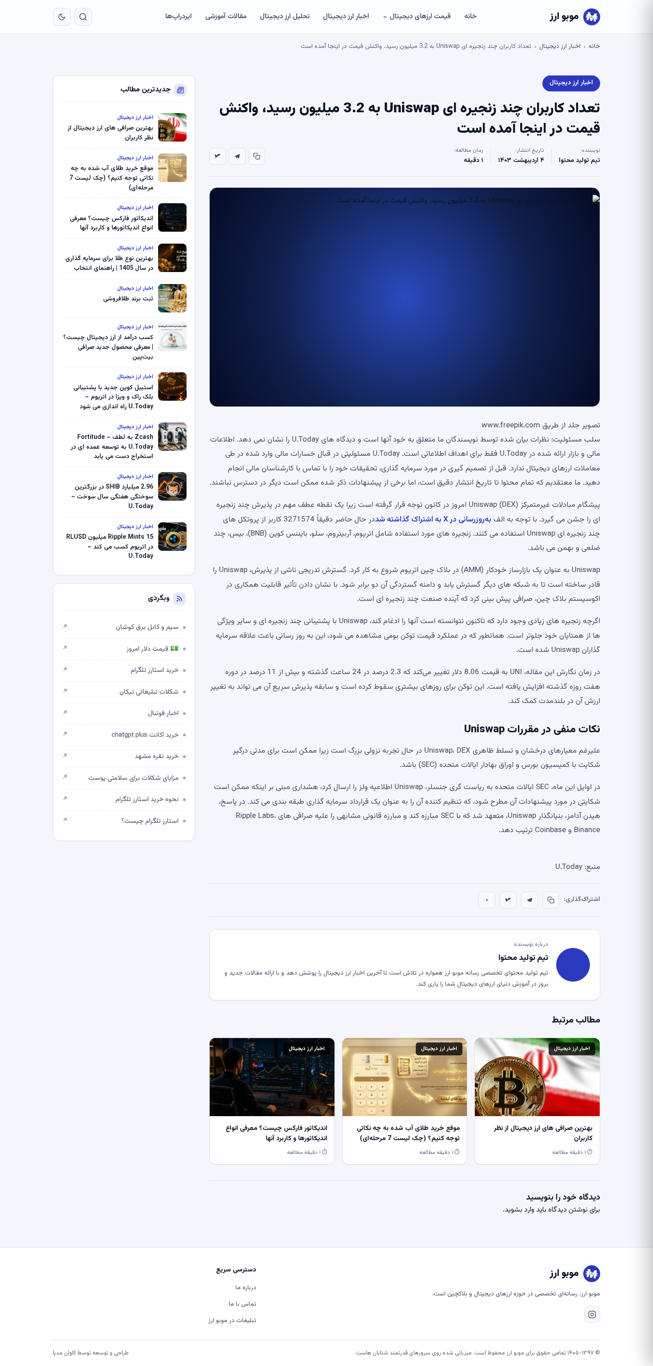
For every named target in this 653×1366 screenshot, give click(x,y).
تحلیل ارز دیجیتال (285, 16)
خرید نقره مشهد (120, 756)
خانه (470, 16)
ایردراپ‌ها (178, 16)
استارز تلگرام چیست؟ (120, 821)
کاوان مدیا (64, 1353)
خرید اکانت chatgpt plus (120, 735)
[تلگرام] (237, 156)
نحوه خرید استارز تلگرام (120, 799)
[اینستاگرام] (592, 1315)
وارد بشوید (519, 1210)
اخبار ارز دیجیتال (346, 16)
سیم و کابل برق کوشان (120, 627)
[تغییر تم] (62, 17)
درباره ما (245, 1288)
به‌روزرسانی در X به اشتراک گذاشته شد (433, 519)
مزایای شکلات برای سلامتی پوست (120, 778)
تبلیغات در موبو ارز (232, 1321)
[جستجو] (83, 17)
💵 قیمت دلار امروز (120, 649)
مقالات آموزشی (226, 16)
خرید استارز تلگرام (120, 670)
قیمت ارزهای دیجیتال (420, 16)
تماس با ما (242, 1304)
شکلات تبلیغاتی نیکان (120, 692)
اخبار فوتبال (120, 713)
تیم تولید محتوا (579, 161)
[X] (217, 156)
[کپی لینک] (256, 156)
